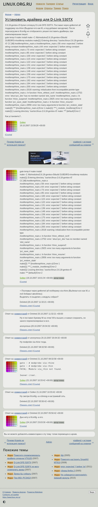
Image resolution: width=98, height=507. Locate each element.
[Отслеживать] (88, 33)
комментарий (20, 314)
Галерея (50, 4)
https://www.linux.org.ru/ (11, 497)
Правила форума (19, 492)
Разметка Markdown (34, 492)
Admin (17, 14)
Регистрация (79, 4)
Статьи (59, 4)
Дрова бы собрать (22, 474)
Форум (39, 8)
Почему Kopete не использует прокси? (16, 143)
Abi (62, 455)
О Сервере (7, 492)
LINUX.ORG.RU (17, 4)
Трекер (57, 8)
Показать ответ (26, 306)
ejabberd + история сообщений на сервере (80, 143)
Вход (90, 4)
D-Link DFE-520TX (22, 462)
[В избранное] (88, 26)
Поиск (65, 8)
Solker (23, 122)
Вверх (92, 492)
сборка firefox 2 (68, 471)
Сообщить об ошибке (11, 495)
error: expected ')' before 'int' (73, 467)
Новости (40, 4)
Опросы (48, 8)
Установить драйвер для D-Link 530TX (39, 19)
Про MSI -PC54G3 (22, 478)
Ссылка (8, 135)
